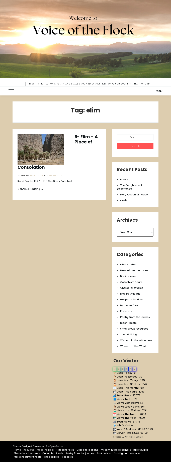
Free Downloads (130, 293)
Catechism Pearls (131, 282)
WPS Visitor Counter (134, 437)
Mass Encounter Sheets (27, 457)
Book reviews (128, 276)
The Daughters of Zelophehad (129, 186)
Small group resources (134, 328)
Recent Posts (66, 450)
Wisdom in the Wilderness (136, 340)
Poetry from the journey (135, 317)
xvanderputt (54, 175)
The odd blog (128, 334)
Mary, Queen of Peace (134, 194)
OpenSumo (56, 446)
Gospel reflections (131, 299)
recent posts (128, 323)
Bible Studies (128, 264)
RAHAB (124, 179)
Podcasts (126, 311)
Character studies (131, 288)
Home (17, 450)
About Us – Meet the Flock (39, 450)
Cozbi (123, 200)
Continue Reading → (30, 189)
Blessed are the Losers (134, 270)
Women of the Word (133, 346)
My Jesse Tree (129, 305)
